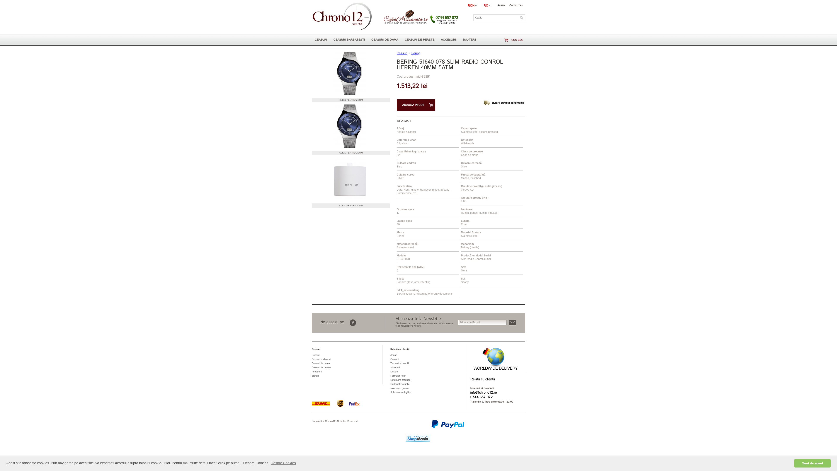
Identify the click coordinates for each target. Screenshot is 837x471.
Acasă (501, 5)
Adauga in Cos (413, 105)
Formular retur (398, 375)
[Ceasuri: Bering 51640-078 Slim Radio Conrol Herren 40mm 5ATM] (349, 74)
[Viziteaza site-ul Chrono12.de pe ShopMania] (418, 440)
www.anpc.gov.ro (399, 388)
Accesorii (448, 40)
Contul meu (516, 5)
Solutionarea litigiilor (400, 392)
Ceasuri (321, 40)
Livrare (394, 371)
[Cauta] (522, 18)
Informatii (395, 367)
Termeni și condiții (399, 363)
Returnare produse (400, 380)
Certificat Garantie (400, 384)
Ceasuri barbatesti (349, 40)
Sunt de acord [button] (812, 463)
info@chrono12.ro (483, 392)
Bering (415, 53)
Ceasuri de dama (384, 40)
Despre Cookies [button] (283, 463)
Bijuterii (469, 40)
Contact (394, 359)
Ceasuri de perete (419, 40)
